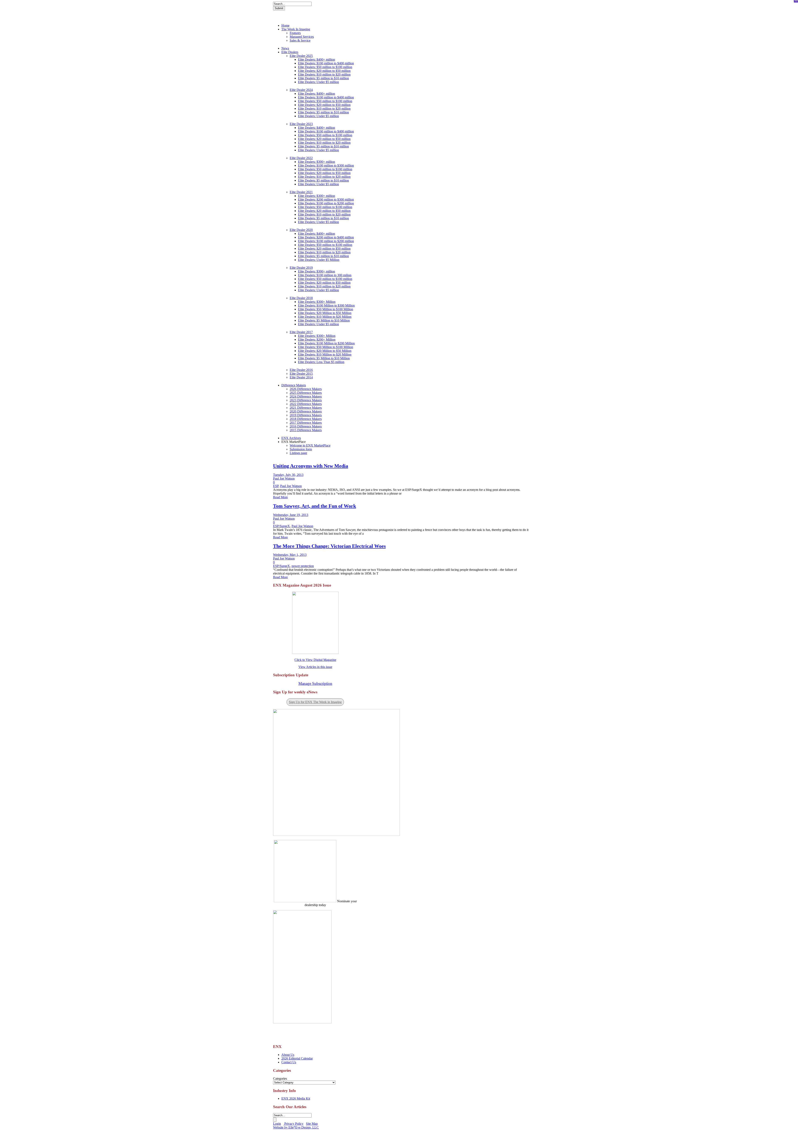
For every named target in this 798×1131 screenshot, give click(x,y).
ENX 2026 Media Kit (295, 1098)
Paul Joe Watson (284, 478)
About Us (287, 1054)
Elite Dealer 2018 (301, 298)
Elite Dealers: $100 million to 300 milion (324, 275)
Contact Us (288, 1062)
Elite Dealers (289, 52)
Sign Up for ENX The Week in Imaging (315, 702)
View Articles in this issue (315, 667)
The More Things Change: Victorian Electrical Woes (329, 546)
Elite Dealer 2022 (301, 158)
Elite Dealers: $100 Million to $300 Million (326, 305)
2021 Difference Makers (306, 407)
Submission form (301, 449)
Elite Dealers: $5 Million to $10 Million (324, 320)
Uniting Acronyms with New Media (310, 466)
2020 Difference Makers (306, 411)
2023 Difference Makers (306, 400)
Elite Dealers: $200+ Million (316, 339)
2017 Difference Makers (306, 422)
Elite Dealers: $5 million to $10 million (323, 78)
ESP (275, 486)
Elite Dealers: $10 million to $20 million (324, 74)
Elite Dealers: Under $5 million (318, 82)
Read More (280, 497)
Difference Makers (293, 385)
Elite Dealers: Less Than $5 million (321, 362)
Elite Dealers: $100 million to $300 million (326, 165)
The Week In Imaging (295, 29)
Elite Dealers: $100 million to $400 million (326, 63)
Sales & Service (300, 40)
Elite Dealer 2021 (301, 192)
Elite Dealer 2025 (301, 56)
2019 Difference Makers (306, 415)
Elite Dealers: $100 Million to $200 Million (326, 343)
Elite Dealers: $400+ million (316, 59)
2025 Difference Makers (306, 392)
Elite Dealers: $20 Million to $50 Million (324, 313)
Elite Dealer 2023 (301, 124)
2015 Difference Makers (306, 430)
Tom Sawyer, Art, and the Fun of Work (314, 506)
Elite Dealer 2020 (301, 230)
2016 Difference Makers (306, 426)
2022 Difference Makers (306, 404)
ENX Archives (291, 438)
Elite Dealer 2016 (301, 370)
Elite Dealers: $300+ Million (316, 301)
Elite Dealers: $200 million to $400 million (326, 237)
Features (295, 33)
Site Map (312, 1123)
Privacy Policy (293, 1123)
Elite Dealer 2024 (301, 90)
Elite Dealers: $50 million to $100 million (325, 67)
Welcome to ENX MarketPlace (310, 445)
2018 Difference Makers (306, 419)
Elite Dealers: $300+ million (316, 161)
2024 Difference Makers (306, 396)
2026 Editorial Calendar (297, 1058)
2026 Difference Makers (306, 389)
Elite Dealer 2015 (301, 373)
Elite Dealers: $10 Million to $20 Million (324, 316)
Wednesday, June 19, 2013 (290, 515)
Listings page (298, 453)
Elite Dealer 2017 (301, 332)
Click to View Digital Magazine (315, 660)
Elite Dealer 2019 (301, 267)
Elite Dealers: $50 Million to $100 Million (325, 309)
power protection (303, 566)
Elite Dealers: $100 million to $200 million (326, 203)
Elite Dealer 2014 (301, 377)
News (285, 48)
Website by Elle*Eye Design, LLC (296, 1127)
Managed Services (302, 36)
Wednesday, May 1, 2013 (290, 554)
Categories (280, 1078)
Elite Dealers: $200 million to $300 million (326, 199)
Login (277, 1123)
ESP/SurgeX (281, 526)
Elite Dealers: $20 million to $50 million (324, 70)
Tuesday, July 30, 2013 (288, 474)
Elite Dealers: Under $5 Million (318, 260)
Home (285, 25)
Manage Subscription (315, 683)
